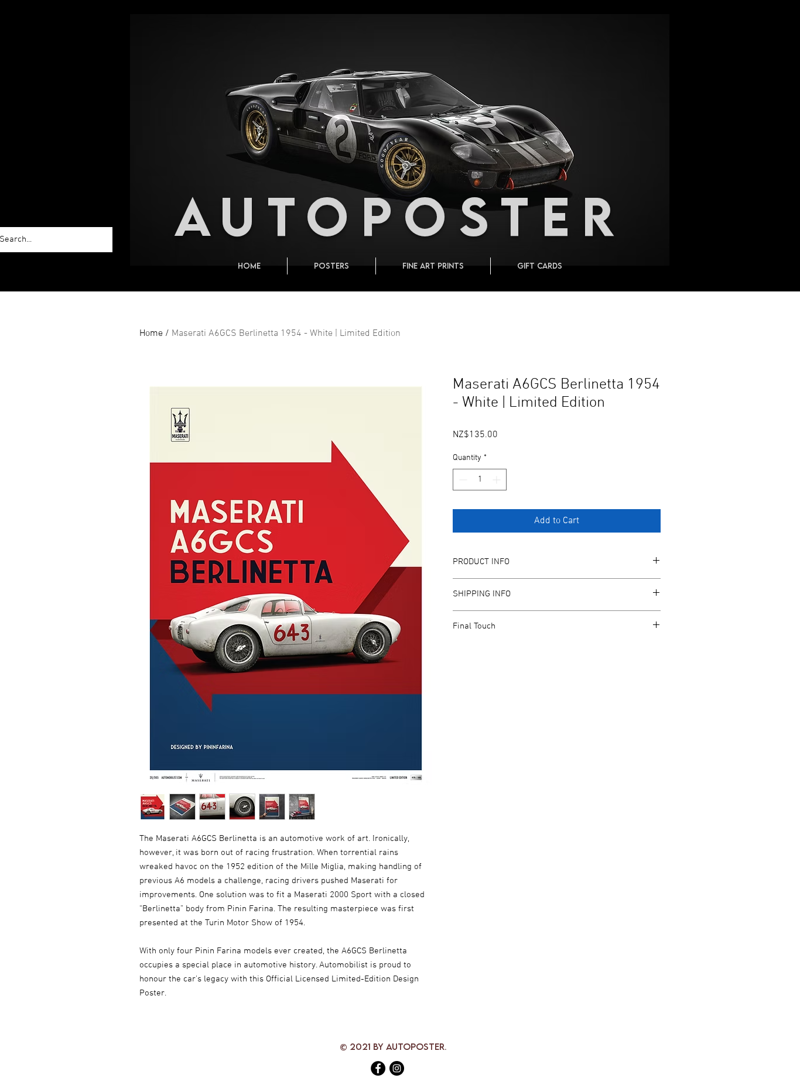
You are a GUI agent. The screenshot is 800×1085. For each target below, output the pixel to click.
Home (151, 333)
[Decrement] (461, 479)
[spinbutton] (479, 479)
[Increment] (497, 479)
